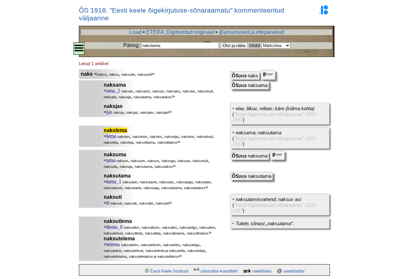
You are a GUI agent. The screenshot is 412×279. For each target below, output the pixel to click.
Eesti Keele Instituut (169, 271)
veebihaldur (293, 271)
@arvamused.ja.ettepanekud (251, 32)
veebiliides (262, 271)
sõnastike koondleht (219, 271)
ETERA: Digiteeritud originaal (180, 32)
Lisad (135, 32)
